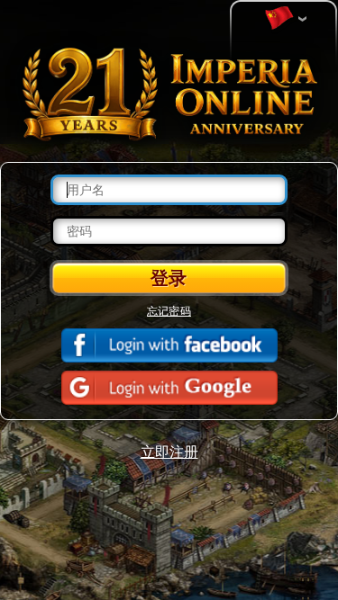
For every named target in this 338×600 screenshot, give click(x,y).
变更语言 (283, 19)
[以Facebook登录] (169, 345)
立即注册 (169, 451)
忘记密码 (169, 310)
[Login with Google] (169, 388)
